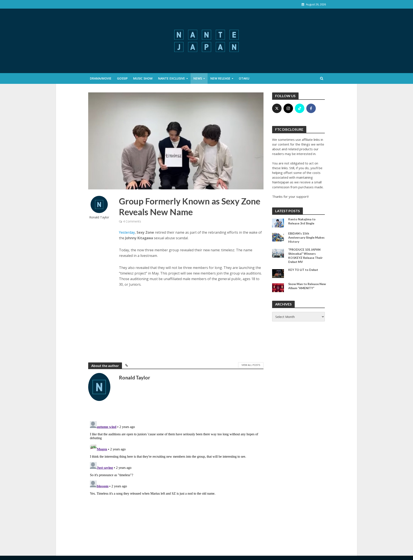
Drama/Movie (100, 78)
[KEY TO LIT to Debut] (278, 273)
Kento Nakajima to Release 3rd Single (302, 221)
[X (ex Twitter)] (277, 108)
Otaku (244, 78)
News (197, 78)
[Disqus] (176, 473)
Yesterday (127, 232)
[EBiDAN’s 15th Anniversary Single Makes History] (278, 237)
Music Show (143, 78)
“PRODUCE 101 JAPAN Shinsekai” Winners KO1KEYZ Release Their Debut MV (305, 256)
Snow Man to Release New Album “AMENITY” (307, 286)
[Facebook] (311, 108)
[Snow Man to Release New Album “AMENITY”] (278, 287)
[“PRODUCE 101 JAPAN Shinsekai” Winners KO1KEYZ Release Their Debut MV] (278, 253)
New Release (220, 78)
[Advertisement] (191, 324)
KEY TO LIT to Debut (303, 270)
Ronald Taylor (99, 217)
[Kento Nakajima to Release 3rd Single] (278, 222)
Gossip (122, 78)
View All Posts (251, 365)
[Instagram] (288, 108)
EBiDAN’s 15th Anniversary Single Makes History (306, 237)
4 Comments (132, 221)
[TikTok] (299, 108)
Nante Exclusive (171, 78)
